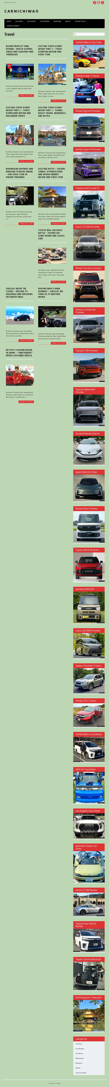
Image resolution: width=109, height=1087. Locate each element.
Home (8, 21)
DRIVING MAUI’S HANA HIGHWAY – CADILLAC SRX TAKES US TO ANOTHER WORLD (50, 292)
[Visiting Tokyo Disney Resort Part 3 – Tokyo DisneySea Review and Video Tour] (52, 87)
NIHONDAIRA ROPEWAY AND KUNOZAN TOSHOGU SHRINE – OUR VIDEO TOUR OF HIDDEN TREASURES (19, 173)
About (68, 21)
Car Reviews (44, 21)
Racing (78, 1068)
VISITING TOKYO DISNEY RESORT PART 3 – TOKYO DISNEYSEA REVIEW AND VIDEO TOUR (50, 50)
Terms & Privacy (12, 26)
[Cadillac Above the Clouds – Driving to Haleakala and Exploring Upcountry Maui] (20, 326)
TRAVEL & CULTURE (26, 95)
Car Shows (31, 21)
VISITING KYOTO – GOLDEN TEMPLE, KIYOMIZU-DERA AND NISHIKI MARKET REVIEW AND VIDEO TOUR (51, 173)
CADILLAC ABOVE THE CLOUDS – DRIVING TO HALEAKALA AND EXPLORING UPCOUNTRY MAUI (19, 292)
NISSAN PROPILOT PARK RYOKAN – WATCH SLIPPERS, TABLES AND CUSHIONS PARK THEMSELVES (19, 50)
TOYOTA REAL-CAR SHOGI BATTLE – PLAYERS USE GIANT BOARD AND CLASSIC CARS (51, 234)
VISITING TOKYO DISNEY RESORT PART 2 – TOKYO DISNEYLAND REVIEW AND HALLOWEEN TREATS (18, 111)
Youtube (98, 2)
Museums (57, 21)
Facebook (94, 2)
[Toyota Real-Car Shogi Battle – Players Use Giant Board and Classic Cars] (52, 265)
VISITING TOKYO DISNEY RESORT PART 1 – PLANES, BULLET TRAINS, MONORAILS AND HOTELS (52, 111)
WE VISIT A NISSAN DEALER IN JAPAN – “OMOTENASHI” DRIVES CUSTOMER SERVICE (19, 352)
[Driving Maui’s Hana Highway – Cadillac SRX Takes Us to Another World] (52, 329)
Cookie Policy (80, 21)
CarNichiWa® (21, 11)
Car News (19, 21)
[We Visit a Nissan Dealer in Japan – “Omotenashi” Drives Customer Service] (20, 388)
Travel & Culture (81, 1073)
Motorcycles (80, 1058)
